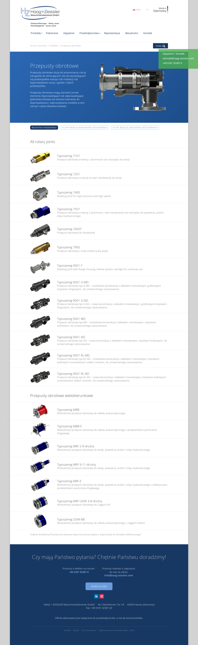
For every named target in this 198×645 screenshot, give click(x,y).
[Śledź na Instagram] (102, 596)
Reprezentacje (112, 33)
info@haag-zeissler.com (118, 575)
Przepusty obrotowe (71, 45)
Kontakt (147, 33)
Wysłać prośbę (99, 586)
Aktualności (131, 33)
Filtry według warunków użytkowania (84, 127)
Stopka (76, 630)
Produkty (36, 33)
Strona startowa (38, 45)
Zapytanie (68, 33)
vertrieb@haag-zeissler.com (178, 58)
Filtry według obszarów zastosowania (135, 127)
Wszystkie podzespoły (44, 127)
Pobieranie (52, 33)
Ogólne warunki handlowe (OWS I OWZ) (116, 630)
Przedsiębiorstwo (89, 33)
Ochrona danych (88, 630)
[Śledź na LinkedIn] (96, 596)
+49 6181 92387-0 (79, 572)
